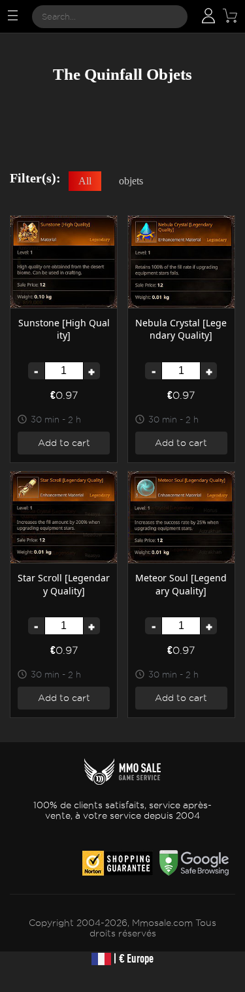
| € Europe (132, 958)
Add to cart (64, 442)
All (84, 180)
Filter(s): (35, 178)
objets (131, 180)
